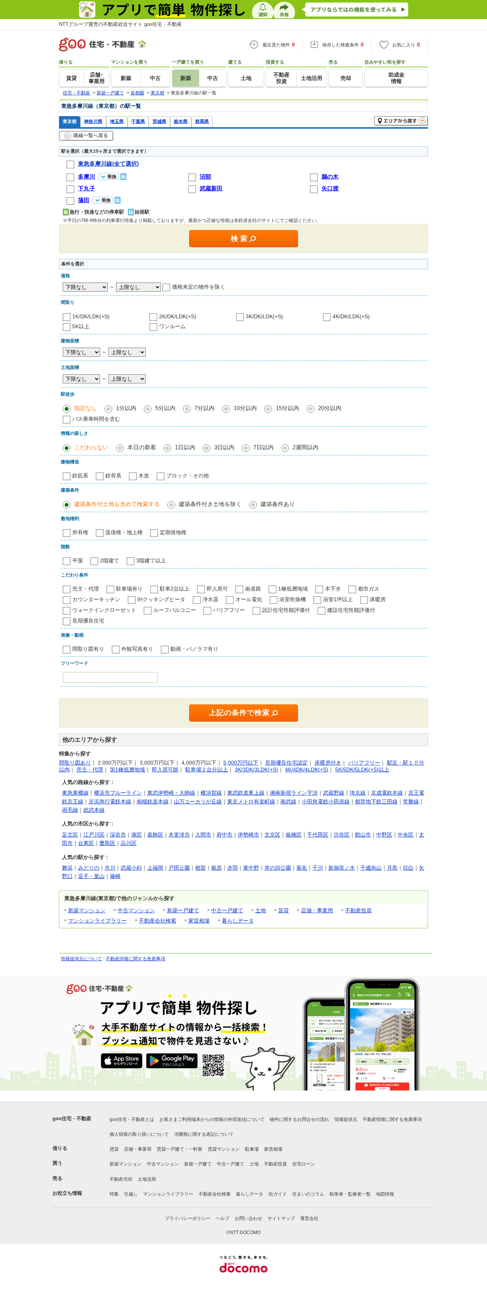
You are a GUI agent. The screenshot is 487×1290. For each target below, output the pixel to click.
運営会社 (309, 1218)
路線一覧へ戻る (90, 135)
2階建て (109, 560)
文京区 (272, 835)
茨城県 (159, 121)
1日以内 (185, 447)
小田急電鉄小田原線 (326, 801)
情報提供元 (345, 1119)
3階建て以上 (151, 560)
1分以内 (126, 408)
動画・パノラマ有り (194, 649)
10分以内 (245, 408)
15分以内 (287, 408)
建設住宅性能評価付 (351, 610)
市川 (110, 868)
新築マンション (86, 910)
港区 (136, 835)
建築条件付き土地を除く (210, 504)
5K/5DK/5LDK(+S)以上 (362, 769)
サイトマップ (281, 1218)
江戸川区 (94, 835)
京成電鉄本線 (387, 793)
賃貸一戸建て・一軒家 (179, 1149)
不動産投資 (358, 910)
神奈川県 (93, 121)
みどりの (88, 868)
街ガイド (278, 1194)
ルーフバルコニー (174, 610)
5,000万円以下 (240, 763)
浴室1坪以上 (338, 599)
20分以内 (329, 408)
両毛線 (70, 810)
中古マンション (136, 910)
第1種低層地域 (127, 769)
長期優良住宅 (88, 621)
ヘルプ (222, 1218)
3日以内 (224, 447)
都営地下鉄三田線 (376, 801)
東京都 (69, 121)
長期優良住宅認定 (286, 763)
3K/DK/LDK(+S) (264, 316)
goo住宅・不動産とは (132, 1119)
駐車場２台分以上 (206, 769)
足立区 (70, 835)
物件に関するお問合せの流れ (299, 1119)
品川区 (129, 843)
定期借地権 (173, 532)
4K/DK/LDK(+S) (351, 316)
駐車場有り (129, 589)
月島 (392, 868)
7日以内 (263, 447)
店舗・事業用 (317, 910)
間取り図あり (75, 763)
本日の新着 (141, 447)
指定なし (85, 408)
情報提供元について (81, 958)
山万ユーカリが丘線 (198, 801)
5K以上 (80, 326)
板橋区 (294, 835)
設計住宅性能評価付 (286, 610)
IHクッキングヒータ (161, 599)
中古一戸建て (227, 910)
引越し (131, 1194)
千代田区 (317, 835)
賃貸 (283, 910)
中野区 (384, 835)
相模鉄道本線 (153, 801)
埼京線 (358, 793)
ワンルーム (172, 326)
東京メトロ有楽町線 (251, 801)
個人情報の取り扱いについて (139, 1134)
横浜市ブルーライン (118, 793)
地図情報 (385, 1194)
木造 (143, 476)
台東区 (86, 843)
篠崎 (115, 876)
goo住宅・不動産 (72, 1118)
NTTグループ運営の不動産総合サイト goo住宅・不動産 (120, 24)
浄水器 (210, 599)
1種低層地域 (293, 589)
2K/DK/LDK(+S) (177, 316)
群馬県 (202, 121)
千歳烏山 (371, 868)
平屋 (77, 560)
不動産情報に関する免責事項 (135, 958)
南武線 (288, 801)
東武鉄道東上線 (245, 793)
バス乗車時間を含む (96, 419)
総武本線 (94, 810)
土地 (260, 910)
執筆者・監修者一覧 (350, 1194)
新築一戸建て (183, 910)
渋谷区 (342, 835)
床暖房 (378, 599)
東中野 (251, 868)
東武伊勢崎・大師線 (171, 793)
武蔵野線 (333, 793)
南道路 (253, 589)
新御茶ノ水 (341, 868)
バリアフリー (229, 610)
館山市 (363, 835)
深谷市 (118, 835)
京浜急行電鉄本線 (110, 801)
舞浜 (67, 868)
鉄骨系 (113, 476)
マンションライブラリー (97, 921)
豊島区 (107, 843)
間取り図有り (88, 649)
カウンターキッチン (96, 599)
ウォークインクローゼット (104, 610)
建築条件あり (278, 504)
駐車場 (252, 1149)
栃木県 (181, 121)
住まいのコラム (308, 1194)
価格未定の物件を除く (198, 287)
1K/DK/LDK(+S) (91, 316)
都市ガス (368, 589)
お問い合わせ (248, 1218)
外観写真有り (137, 649)
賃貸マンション (224, 1149)
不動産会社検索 (157, 921)
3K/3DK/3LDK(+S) (256, 769)
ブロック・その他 (187, 476)
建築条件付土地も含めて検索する (117, 504)
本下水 (333, 589)
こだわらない (91, 447)
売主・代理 (85, 589)
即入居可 (217, 589)
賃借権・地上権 (124, 532)
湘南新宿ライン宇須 (294, 793)
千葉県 (138, 121)
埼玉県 (117, 121)
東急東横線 (75, 793)
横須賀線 (211, 793)
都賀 (200, 868)
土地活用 (147, 1179)
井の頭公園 (277, 868)
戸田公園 (179, 868)
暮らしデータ (238, 921)
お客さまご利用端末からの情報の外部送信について (211, 1119)
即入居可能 (165, 769)
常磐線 (411, 801)
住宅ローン (303, 1164)
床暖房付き (328, 763)
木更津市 (179, 835)
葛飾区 (155, 835)
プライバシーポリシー (187, 1218)
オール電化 (249, 599)
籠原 (216, 868)
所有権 (80, 532)
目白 (408, 868)
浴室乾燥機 (292, 599)
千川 (317, 868)
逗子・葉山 (91, 876)
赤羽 (232, 868)
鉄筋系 (80, 476)
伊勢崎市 (248, 835)
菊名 (301, 868)
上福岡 (155, 868)
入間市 (203, 835)
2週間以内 (305, 447)
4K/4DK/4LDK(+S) (306, 769)
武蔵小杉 (131, 868)
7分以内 (204, 408)
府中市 (224, 835)
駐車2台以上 (174, 589)
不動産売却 (121, 1179)
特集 (114, 1194)
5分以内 (165, 408)
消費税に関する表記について (204, 1134)
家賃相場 (199, 921)
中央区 (406, 835)
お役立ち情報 (67, 1193)
